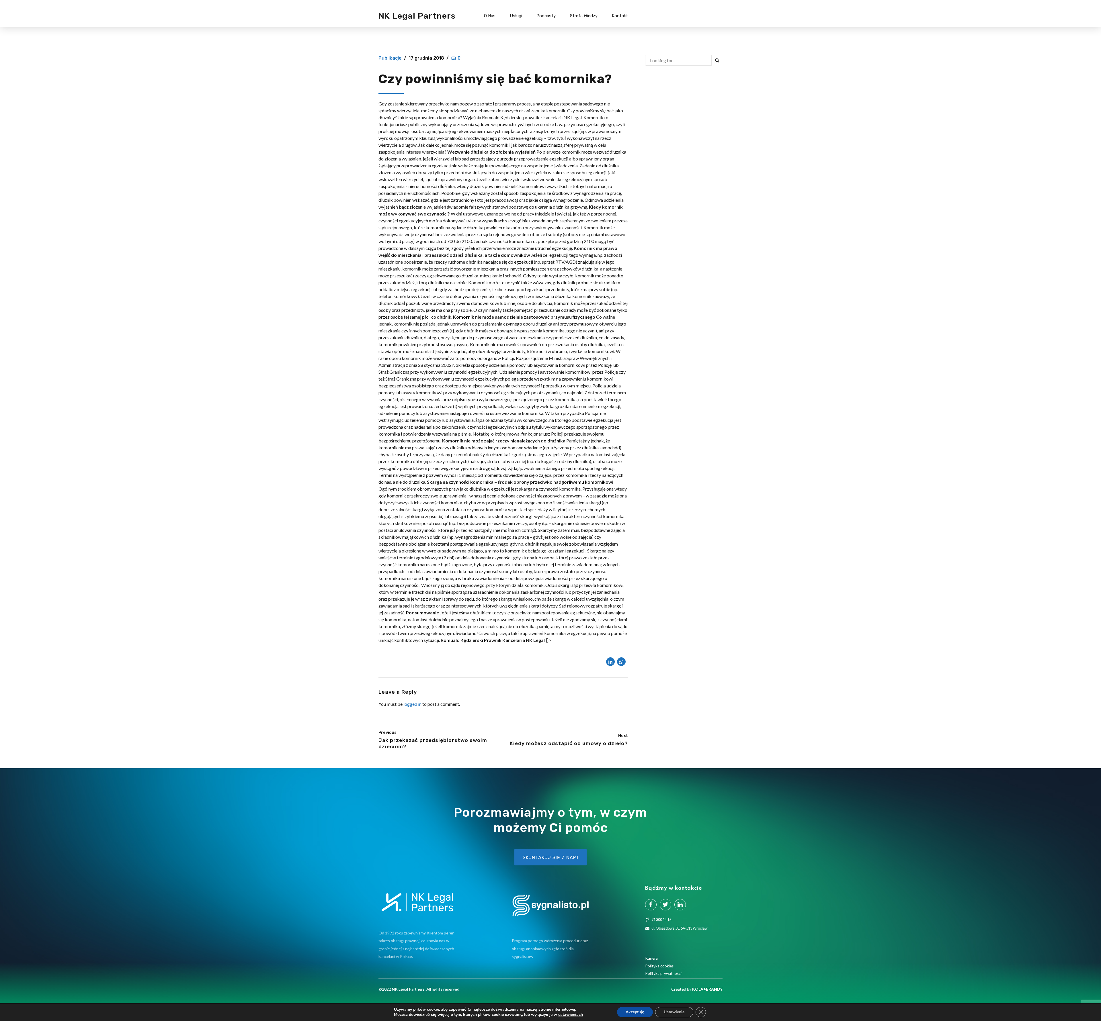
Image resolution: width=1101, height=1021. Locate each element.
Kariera (651, 958)
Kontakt (620, 15)
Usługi (516, 15)
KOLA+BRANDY (707, 989)
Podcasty (546, 15)
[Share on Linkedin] (610, 661)
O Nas (489, 15)
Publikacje (390, 58)
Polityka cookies (659, 966)
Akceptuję (635, 1012)
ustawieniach (570, 1014)
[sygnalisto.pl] (550, 905)
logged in (412, 704)
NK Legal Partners (417, 16)
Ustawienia (674, 1012)
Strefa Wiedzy (584, 15)
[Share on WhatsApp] (621, 661)
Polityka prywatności (663, 973)
